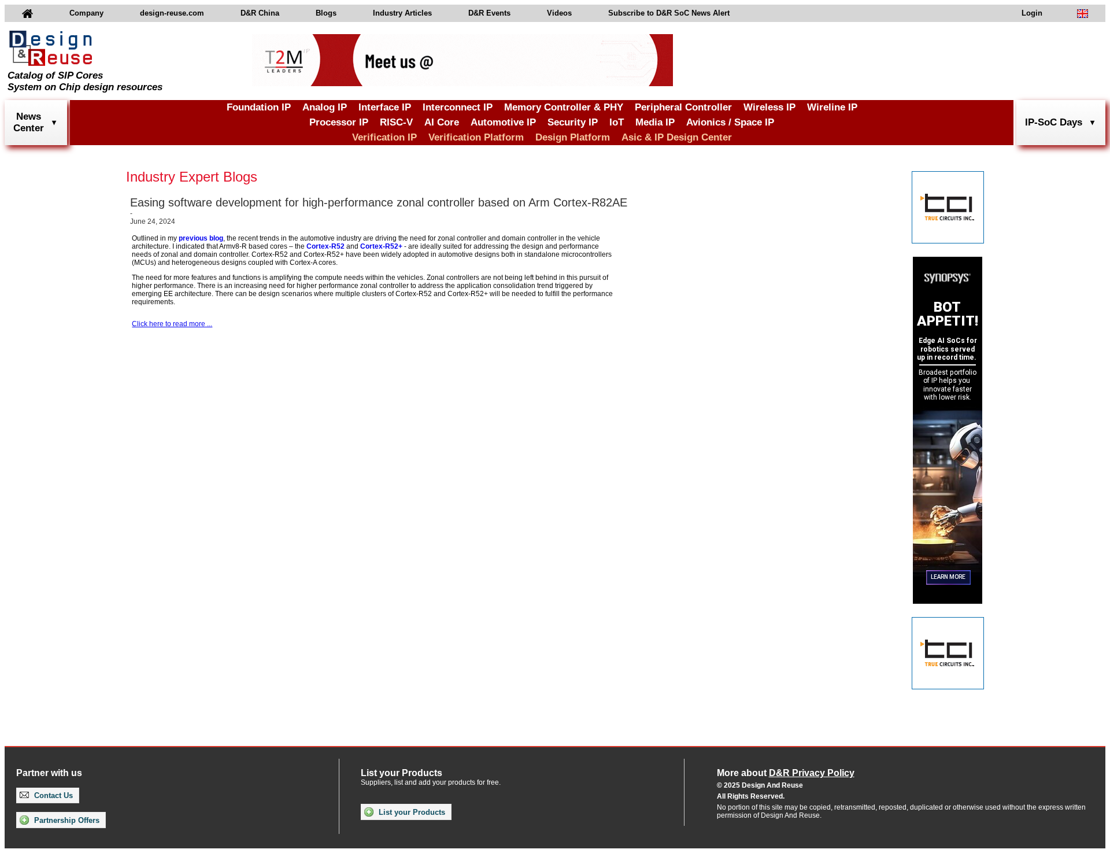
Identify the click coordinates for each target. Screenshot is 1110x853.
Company (86, 13)
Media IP (655, 122)
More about (785, 773)
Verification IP (384, 137)
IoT (616, 122)
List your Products (410, 812)
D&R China (259, 13)
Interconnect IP (458, 107)
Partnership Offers (65, 820)
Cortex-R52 (325, 246)
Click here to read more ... (172, 324)
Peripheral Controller (683, 107)
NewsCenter (28, 122)
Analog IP (324, 107)
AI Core (441, 122)
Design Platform (572, 137)
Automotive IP (503, 122)
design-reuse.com (172, 13)
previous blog (201, 238)
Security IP (572, 122)
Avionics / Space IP (730, 122)
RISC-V (396, 122)
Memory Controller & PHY (563, 107)
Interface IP (384, 107)
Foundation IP (259, 107)
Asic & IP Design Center (676, 137)
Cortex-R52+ (381, 246)
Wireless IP (769, 107)
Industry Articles (402, 13)
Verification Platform (476, 137)
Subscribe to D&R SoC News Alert (669, 13)
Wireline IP (832, 107)
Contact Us (52, 795)
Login (1032, 13)
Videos (559, 13)
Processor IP (338, 122)
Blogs (326, 13)
